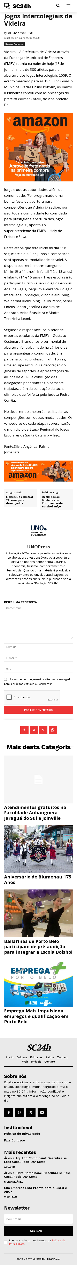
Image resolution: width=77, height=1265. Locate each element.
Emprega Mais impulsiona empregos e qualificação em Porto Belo (36, 1016)
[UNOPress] (38, 530)
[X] (34, 730)
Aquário (9, 1167)
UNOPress (38, 546)
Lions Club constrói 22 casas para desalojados (19, 500)
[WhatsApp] (53, 730)
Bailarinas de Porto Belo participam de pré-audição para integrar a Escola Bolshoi (38, 946)
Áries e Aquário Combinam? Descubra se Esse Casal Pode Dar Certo (35, 1160)
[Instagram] (19, 1112)
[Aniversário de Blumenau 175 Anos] (38, 849)
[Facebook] (24, 730)
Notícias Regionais (14, 44)
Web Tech (10, 1196)
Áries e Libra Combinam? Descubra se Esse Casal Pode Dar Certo (37, 1175)
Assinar (36, 1230)
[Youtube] (42, 1112)
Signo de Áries (13, 1181)
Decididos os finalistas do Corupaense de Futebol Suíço (52, 501)
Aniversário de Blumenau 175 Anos (37, 879)
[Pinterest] (43, 730)
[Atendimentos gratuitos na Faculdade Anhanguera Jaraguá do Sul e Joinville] (38, 779)
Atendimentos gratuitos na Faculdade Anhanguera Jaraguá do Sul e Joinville (35, 812)
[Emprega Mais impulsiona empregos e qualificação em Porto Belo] (38, 983)
